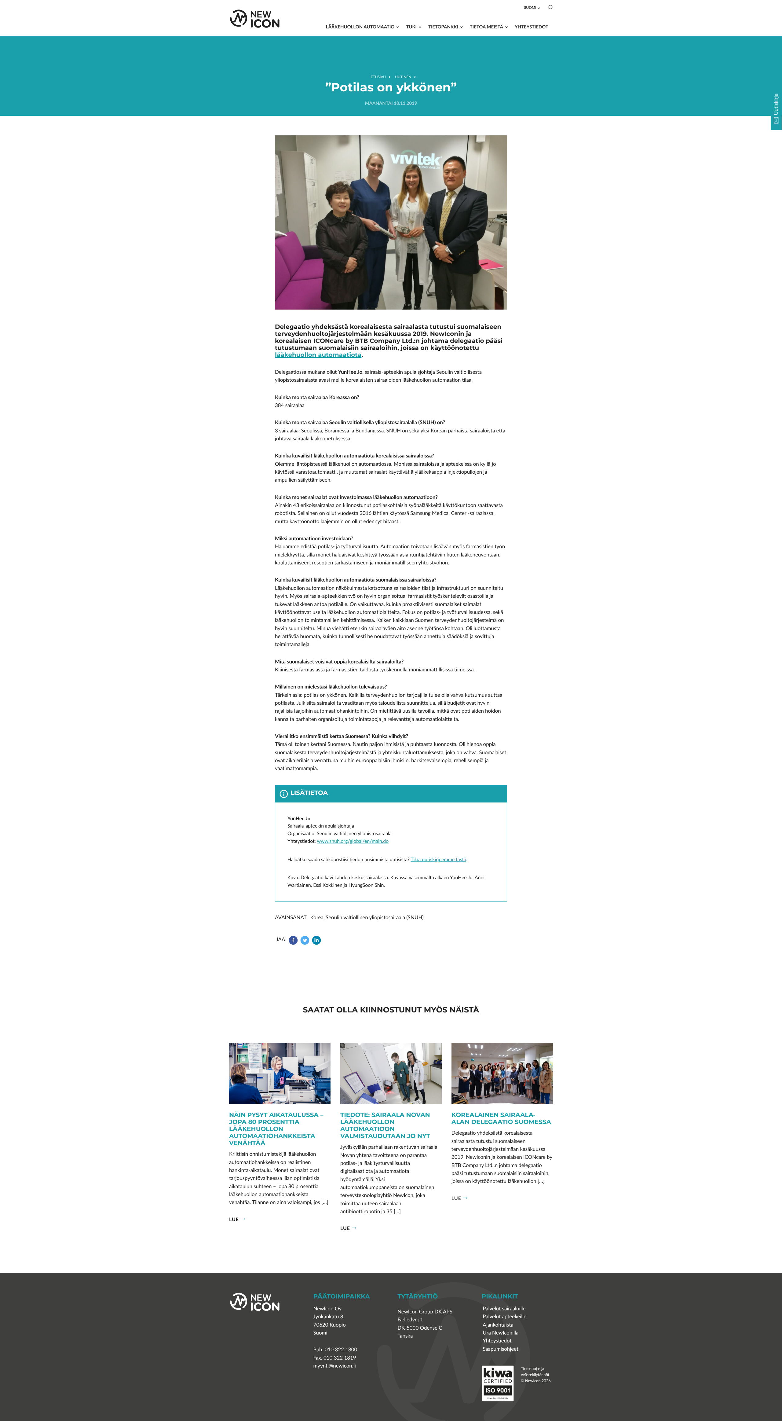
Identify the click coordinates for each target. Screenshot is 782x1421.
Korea (316, 917)
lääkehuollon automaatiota (318, 355)
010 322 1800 (341, 1349)
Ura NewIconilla (500, 1332)
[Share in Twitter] (304, 943)
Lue (234, 1219)
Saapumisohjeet (500, 1349)
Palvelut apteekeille (504, 1316)
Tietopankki (443, 27)
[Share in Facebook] (294, 943)
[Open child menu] (539, 8)
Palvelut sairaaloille (504, 1308)
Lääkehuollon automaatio (360, 27)
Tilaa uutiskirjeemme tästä (438, 859)
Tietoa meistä (486, 27)
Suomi (530, 7)
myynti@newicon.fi (334, 1365)
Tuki (411, 27)
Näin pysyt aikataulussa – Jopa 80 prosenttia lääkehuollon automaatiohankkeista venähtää (276, 1129)
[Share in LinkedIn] (316, 943)
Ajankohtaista (498, 1324)
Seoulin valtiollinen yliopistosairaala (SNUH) (375, 917)
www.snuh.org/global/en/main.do (353, 841)
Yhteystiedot (531, 27)
